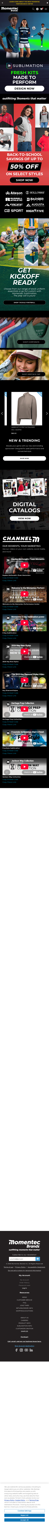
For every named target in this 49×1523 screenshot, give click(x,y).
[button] (33, 10)
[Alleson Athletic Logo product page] (14, 193)
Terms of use (8, 1267)
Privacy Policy (20, 1267)
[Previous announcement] (2, 3)
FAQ (24, 1303)
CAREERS (24, 1320)
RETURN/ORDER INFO (24, 1308)
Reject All (24, 1515)
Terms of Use (34, 1500)
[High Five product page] (35, 211)
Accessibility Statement (36, 1267)
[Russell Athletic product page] (14, 199)
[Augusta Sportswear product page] (35, 205)
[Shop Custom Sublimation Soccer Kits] (24, 77)
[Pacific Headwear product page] (14, 205)
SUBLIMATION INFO (24, 1326)
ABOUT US (24, 1318)
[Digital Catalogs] (24, 510)
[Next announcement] (47, 3)
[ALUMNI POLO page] (26, 413)
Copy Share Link (9, 580)
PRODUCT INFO (25, 1323)
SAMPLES (24, 1331)
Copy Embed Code (10, 578)
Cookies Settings (24, 1511)
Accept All (24, 1520)
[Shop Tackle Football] (24, 288)
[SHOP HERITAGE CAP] (24, 365)
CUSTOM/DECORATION (24, 1328)
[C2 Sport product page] (14, 211)
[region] (24, 426)
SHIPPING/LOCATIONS (24, 1311)
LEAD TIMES (24, 1305)
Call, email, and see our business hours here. (24, 1341)
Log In (24, 1288)
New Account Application (24, 1346)
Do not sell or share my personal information (24, 1270)
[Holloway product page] (35, 193)
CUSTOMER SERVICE (24, 1300)
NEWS (24, 1297)
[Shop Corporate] (24, 332)
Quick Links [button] (37, 10)
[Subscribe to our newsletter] (37, 1259)
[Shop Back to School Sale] (24, 168)
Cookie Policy (20, 1500)
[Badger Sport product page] (35, 199)
